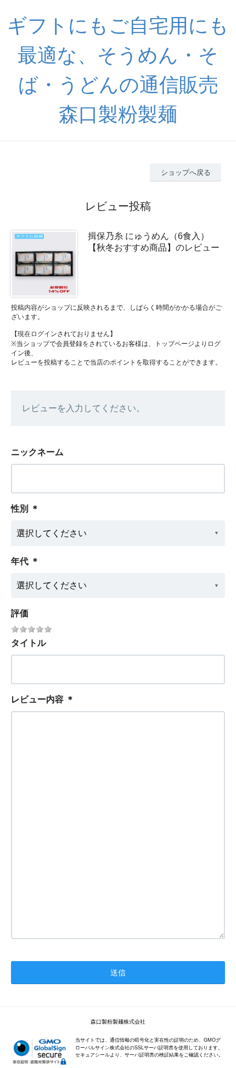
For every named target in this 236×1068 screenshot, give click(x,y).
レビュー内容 (37, 699)
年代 (20, 561)
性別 (20, 508)
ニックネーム (37, 452)
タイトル (28, 642)
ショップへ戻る (186, 172)
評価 (20, 613)
